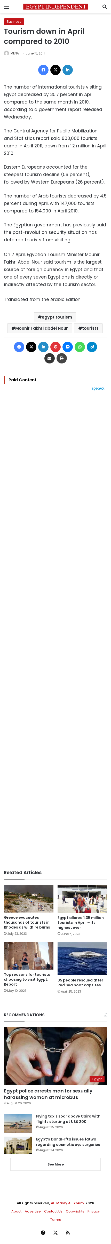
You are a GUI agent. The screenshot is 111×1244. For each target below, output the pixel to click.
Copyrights (75, 1211)
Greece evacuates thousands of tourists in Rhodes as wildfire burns (27, 922)
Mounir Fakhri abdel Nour (41, 328)
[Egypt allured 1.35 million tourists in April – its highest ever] (82, 899)
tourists (90, 328)
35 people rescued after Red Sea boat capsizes (80, 983)
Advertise (33, 1211)
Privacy (94, 1211)
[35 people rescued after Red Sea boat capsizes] (82, 959)
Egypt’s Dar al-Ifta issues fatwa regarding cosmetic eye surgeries (68, 1142)
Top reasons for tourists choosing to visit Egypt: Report (27, 979)
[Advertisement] (55, 630)
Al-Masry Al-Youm (67, 1203)
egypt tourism (57, 317)
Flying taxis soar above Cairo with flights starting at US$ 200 (68, 1119)
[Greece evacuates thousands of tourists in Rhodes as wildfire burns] (28, 899)
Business (14, 21)
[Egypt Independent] (55, 7)
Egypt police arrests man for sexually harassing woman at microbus (48, 1094)
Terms (55, 1219)
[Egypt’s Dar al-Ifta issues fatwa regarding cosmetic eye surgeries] (18, 1145)
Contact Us (53, 1211)
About (16, 1211)
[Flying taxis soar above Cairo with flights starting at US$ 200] (18, 1123)
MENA (15, 53)
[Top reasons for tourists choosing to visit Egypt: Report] (28, 956)
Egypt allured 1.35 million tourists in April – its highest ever (81, 922)
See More (55, 1164)
